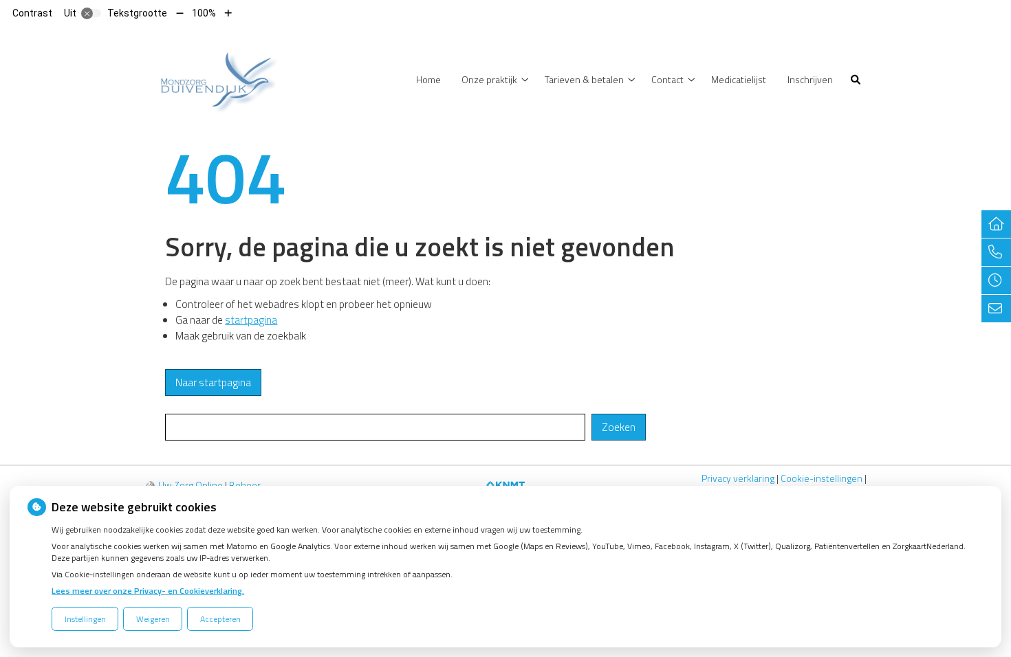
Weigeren (153, 618)
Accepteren (220, 618)
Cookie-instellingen (821, 478)
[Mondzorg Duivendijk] (213, 78)
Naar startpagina (213, 382)
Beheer (245, 485)
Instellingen (85, 618)
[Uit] (91, 13)
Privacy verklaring (738, 478)
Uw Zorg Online (190, 485)
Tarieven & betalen (584, 79)
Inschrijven (810, 79)
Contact (667, 79)
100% (204, 13)
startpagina (251, 320)
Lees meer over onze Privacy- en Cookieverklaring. (148, 590)
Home (428, 79)
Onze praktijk (489, 79)
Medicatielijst (738, 79)
